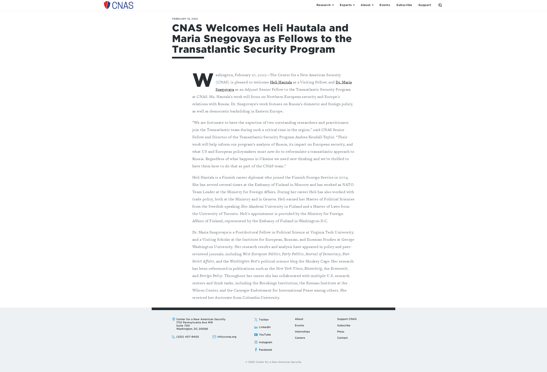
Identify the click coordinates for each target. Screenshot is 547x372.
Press (340, 331)
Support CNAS (347, 319)
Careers (300, 337)
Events (299, 325)
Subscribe (343, 325)
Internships (302, 331)
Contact (342, 337)
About (299, 319)
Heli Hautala (281, 82)
